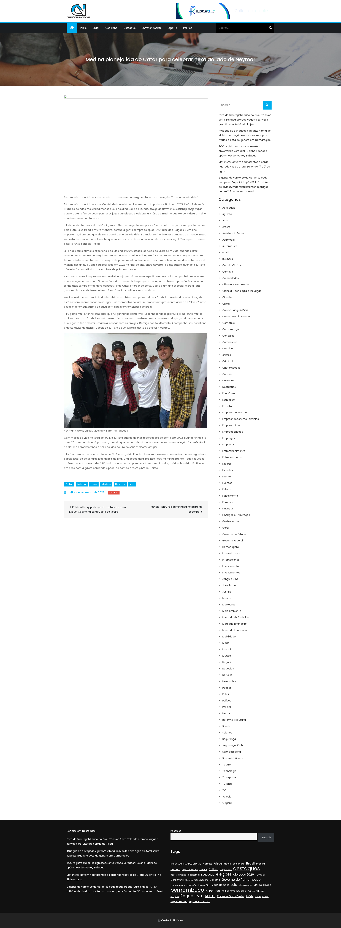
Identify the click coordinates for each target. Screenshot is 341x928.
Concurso (228, 335)
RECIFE (210, 896)
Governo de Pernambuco (241, 880)
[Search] (270, 28)
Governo (215, 880)
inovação (191, 885)
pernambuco (187, 890)
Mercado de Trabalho (235, 617)
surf (132, 484)
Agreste (227, 214)
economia (194, 874)
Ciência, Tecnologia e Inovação (241, 291)
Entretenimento (152, 28)
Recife (226, 713)
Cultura (227, 374)
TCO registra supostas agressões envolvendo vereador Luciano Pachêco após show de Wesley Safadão (243, 151)
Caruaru (175, 869)
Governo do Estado (234, 534)
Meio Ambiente (231, 611)
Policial (226, 707)
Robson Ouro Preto (230, 896)
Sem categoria (231, 752)
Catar (69, 484)
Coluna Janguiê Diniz (235, 310)
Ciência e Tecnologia (235, 284)
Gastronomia (230, 521)
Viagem (227, 803)
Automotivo (229, 246)
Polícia (226, 694)
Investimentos (231, 572)
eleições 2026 (243, 875)
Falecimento (230, 496)
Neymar (120, 484)
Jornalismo (229, 585)
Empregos (228, 438)
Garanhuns (177, 880)
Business (227, 259)
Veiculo (226, 796)
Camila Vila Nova (232, 265)
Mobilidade (229, 636)
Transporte (229, 777)
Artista (226, 227)
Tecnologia (229, 771)
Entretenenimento (233, 451)
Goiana (189, 880)
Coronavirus (229, 342)
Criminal (227, 361)
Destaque (130, 28)
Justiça (226, 592)
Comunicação (231, 329)
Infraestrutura (231, 553)
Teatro (226, 764)
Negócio (227, 662)
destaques (246, 868)
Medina (106, 484)
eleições (224, 874)
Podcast (227, 688)
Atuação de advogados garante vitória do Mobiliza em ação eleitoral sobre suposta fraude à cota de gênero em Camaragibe (245, 135)
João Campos (220, 885)
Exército (227, 489)
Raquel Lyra (192, 896)
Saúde (226, 726)
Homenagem (230, 547)
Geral (225, 528)
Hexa (94, 484)
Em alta (227, 406)
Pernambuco (230, 681)
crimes (226, 355)
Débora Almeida (178, 875)
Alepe (218, 863)
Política (187, 28)
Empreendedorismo (234, 412)
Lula (234, 884)
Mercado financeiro (234, 624)
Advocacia (229, 207)
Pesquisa (175, 831)
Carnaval (228, 271)
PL (207, 891)
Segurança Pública (233, 745)
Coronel (203, 869)
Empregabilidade (232, 432)
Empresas (228, 444)
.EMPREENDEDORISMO (189, 863)
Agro (225, 220)
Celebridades (230, 278)
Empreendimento (233, 425)
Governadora (201, 880)
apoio (227, 863)
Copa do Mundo (190, 869)
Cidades (227, 297)
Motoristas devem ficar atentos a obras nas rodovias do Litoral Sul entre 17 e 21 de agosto (244, 166)
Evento (226, 476)
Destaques (229, 387)
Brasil (96, 28)
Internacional (230, 560)
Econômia (228, 393)
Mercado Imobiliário (234, 630)
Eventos (227, 483)
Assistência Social (233, 233)
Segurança (229, 739)
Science (227, 732)
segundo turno (178, 901)
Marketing (228, 604)
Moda (225, 643)
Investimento (230, 566)
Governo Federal (232, 540)
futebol (81, 484)
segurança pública (199, 901)
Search (266, 837)
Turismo (227, 784)
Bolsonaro (239, 863)
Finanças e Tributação (236, 515)
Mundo (226, 656)
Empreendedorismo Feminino (240, 419)
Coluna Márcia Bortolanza (238, 316)
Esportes (113, 492)
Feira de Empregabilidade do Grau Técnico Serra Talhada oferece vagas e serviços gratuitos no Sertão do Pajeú (245, 119)
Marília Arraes (262, 885)
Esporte (172, 28)
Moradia (227, 649)
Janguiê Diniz (230, 579)
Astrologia (228, 239)
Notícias (227, 675)
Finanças (227, 508)
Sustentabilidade (232, 758)
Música (226, 598)
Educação (228, 399)
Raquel (174, 896)
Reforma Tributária (234, 720)
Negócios (228, 668)
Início (83, 28)
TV (224, 790)
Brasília (260, 863)
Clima (226, 303)
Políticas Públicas (256, 891)
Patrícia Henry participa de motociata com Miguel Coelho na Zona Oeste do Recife (97, 509)
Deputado (226, 869)
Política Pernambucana (234, 891)
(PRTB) (173, 863)
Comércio (228, 323)
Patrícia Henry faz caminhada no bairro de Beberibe (176, 509)
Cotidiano (111, 28)
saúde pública (262, 896)
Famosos (228, 502)
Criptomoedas (231, 367)
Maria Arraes (245, 885)
